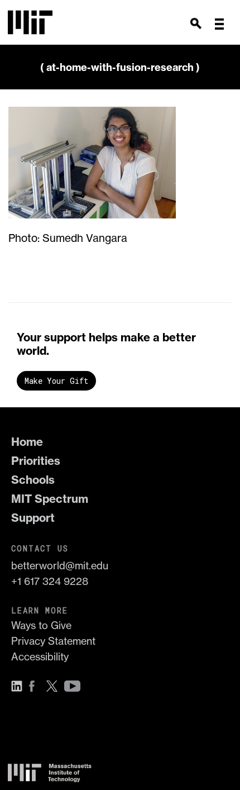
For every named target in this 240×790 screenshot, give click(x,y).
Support (33, 518)
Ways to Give (41, 625)
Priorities (35, 461)
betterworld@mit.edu (59, 565)
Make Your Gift (56, 380)
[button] (219, 24)
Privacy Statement (53, 641)
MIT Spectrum (49, 499)
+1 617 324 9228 (49, 581)
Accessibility (40, 656)
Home (27, 442)
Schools (33, 480)
